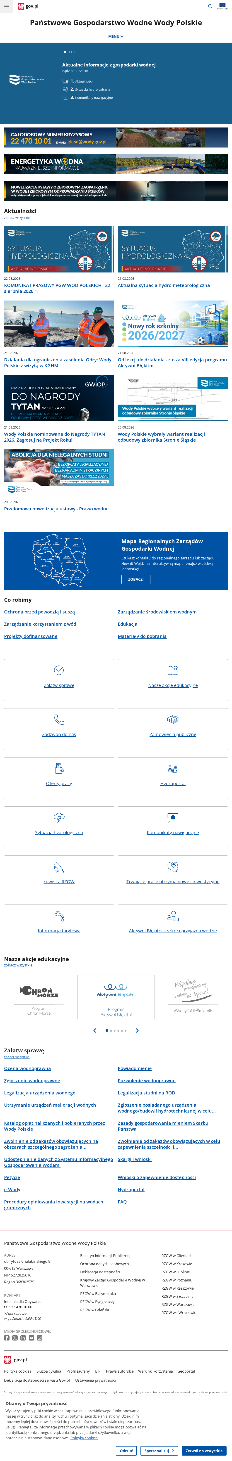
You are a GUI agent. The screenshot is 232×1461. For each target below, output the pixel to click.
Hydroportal (173, 783)
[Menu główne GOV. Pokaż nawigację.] (6, 6)
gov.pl (20, 1360)
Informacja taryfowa (59, 931)
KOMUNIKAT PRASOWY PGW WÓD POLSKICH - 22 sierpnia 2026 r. (57, 288)
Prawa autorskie (120, 1371)
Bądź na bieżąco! (75, 71)
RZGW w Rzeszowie (178, 1288)
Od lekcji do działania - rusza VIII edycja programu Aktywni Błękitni (172, 363)
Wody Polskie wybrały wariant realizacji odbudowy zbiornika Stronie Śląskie (161, 437)
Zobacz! (136, 579)
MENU (113, 36)
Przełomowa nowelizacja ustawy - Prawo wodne (56, 509)
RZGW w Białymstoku (98, 1293)
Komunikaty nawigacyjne (173, 832)
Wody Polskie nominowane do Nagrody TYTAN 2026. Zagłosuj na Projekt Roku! (54, 437)
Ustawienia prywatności (95, 1380)
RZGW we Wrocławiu (179, 1312)
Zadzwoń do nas (59, 734)
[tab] (65, 52)
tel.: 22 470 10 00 (18, 1307)
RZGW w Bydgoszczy (97, 1301)
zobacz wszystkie (17, 217)
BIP (98, 1371)
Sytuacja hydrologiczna (59, 832)
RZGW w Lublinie (176, 1271)
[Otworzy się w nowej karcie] (7, 1338)
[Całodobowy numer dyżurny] (116, 137)
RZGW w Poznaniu (177, 1280)
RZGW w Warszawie (178, 1304)
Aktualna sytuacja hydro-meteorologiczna (164, 285)
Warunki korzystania (155, 1371)
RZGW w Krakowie (177, 1263)
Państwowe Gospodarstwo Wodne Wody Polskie (116, 22)
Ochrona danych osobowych (104, 1263)
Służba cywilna (49, 1371)
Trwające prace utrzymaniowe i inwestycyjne (173, 881)
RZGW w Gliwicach (177, 1255)
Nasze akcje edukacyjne (173, 685)
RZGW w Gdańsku (95, 1309)
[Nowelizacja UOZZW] (116, 191)
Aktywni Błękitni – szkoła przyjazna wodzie (173, 931)
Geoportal (186, 1371)
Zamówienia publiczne (173, 734)
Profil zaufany (78, 1371)
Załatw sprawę (59, 685)
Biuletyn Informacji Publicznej (105, 1255)
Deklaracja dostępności (100, 1271)
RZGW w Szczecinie (177, 1296)
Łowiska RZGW (59, 881)
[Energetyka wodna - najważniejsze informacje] (116, 164)
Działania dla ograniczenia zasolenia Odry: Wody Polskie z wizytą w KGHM (57, 363)
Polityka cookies (17, 1371)
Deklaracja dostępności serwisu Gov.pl (37, 1380)
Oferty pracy (59, 783)
